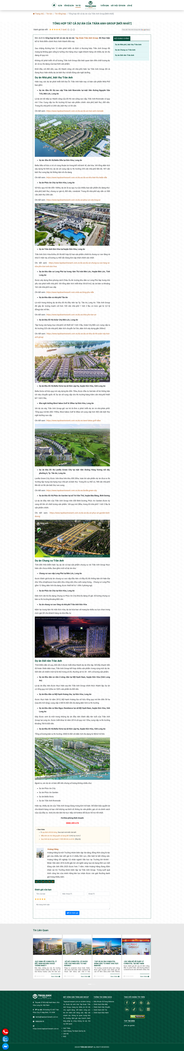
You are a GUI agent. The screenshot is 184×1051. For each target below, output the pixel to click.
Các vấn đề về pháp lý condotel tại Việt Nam (134, 962)
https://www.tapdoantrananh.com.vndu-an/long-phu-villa (70, 292)
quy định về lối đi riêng (49, 832)
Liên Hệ (65, 1034)
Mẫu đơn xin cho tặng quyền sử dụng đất (55, 836)
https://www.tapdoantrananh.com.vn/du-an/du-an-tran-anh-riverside (74, 111)
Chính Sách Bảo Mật (101, 1004)
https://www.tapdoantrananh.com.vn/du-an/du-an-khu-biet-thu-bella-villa (76, 177)
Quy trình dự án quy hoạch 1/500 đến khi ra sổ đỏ (57, 839)
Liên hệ (129, 5)
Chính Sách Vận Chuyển (102, 1007)
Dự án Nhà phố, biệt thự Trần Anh (128, 45)
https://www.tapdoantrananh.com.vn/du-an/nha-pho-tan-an (71, 315)
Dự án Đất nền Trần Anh (124, 55)
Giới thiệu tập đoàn (118, 5)
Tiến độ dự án (69, 5)
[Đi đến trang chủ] (90, 5)
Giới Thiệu (66, 1028)
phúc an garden (129, 1025)
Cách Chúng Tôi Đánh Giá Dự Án (74, 1031)
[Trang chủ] (54, 5)
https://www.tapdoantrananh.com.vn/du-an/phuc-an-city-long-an (73, 200)
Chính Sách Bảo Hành (101, 1013)
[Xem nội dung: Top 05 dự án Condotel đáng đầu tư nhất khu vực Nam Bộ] (106, 946)
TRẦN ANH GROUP (86, 1047)
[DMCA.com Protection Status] (137, 1016)
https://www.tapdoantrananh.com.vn (46, 1029)
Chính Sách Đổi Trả (100, 1010)
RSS (64, 1036)
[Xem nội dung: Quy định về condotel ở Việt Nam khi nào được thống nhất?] (47, 946)
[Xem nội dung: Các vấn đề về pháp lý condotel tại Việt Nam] (136, 946)
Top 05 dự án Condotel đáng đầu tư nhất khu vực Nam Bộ (106, 963)
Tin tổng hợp (60, 14)
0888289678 (39, 1021)
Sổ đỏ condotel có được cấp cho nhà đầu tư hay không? (76, 963)
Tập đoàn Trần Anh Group (86, 38)
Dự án (60, 5)
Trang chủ (39, 14)
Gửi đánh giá (73, 913)
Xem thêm (55, 976)
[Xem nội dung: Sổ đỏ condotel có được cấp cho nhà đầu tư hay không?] (77, 946)
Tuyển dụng (104, 5)
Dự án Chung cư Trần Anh (125, 50)
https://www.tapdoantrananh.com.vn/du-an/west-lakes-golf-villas (73, 420)
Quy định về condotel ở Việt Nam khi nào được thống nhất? (46, 963)
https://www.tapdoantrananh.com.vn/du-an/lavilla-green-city (71, 490)
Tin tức (78, 5)
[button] (90, 984)
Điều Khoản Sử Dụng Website (104, 1002)
